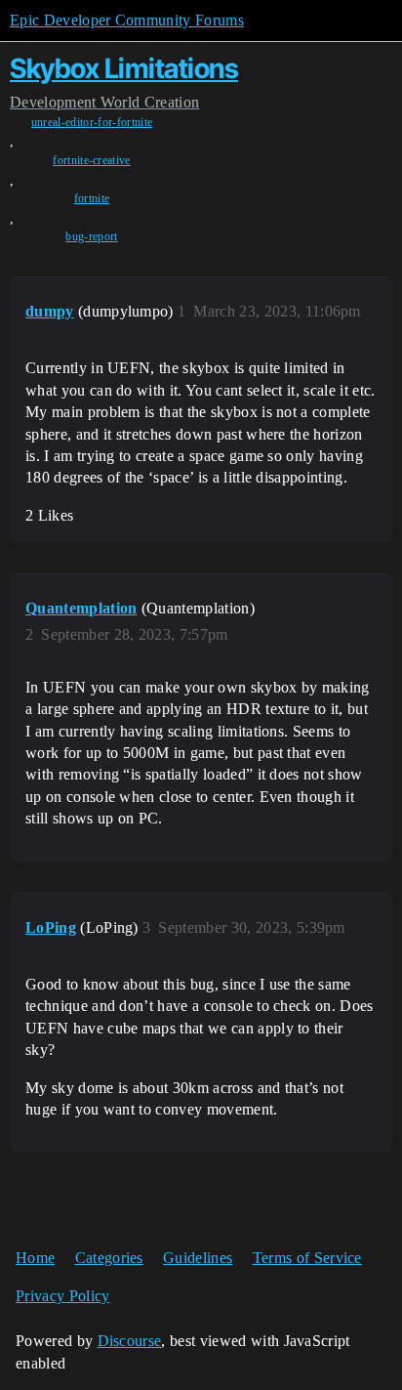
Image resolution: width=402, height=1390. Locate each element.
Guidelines (197, 1257)
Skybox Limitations (124, 68)
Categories (109, 1257)
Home (35, 1257)
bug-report (91, 236)
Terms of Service (307, 1257)
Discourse (130, 1340)
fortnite (92, 198)
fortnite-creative (91, 160)
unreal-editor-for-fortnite (91, 122)
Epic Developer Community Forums (127, 20)
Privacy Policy (62, 1295)
